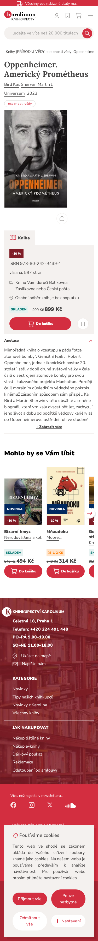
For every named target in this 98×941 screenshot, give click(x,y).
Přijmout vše (30, 899)
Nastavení (71, 921)
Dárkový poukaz (27, 754)
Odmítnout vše (30, 921)
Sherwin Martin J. (37, 84)
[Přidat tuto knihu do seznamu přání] (83, 323)
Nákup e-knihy (26, 746)
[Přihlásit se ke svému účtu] (56, 15)
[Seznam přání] (68, 15)
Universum (14, 93)
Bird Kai (11, 84)
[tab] (19, 237)
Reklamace (23, 762)
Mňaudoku (57, 531)
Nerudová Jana (17, 537)
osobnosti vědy (59, 51)
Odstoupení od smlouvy (35, 770)
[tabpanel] (49, 289)
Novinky (20, 689)
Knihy (10, 51)
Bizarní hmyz (17, 531)
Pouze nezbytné (68, 899)
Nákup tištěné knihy (31, 738)
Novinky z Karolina (30, 705)
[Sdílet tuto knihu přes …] (61, 218)
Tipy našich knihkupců (33, 697)
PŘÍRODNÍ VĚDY (30, 51)
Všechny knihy (26, 713)
